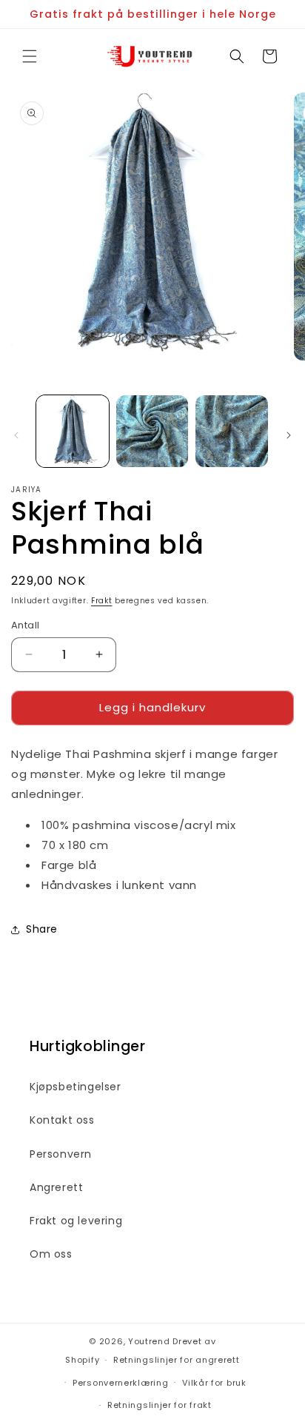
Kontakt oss (62, 1120)
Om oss (51, 1254)
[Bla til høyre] (288, 435)
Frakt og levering (76, 1220)
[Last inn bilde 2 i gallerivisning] (152, 431)
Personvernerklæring (120, 1383)
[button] (29, 56)
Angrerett (56, 1187)
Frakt (102, 600)
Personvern (61, 1154)
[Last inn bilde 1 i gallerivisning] (72, 431)
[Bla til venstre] (16, 435)
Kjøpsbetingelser (75, 1086)
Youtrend (149, 1341)
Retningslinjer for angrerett (176, 1360)
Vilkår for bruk (214, 1383)
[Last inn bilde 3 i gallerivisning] (231, 431)
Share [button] (42, 929)
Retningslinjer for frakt (159, 1405)
